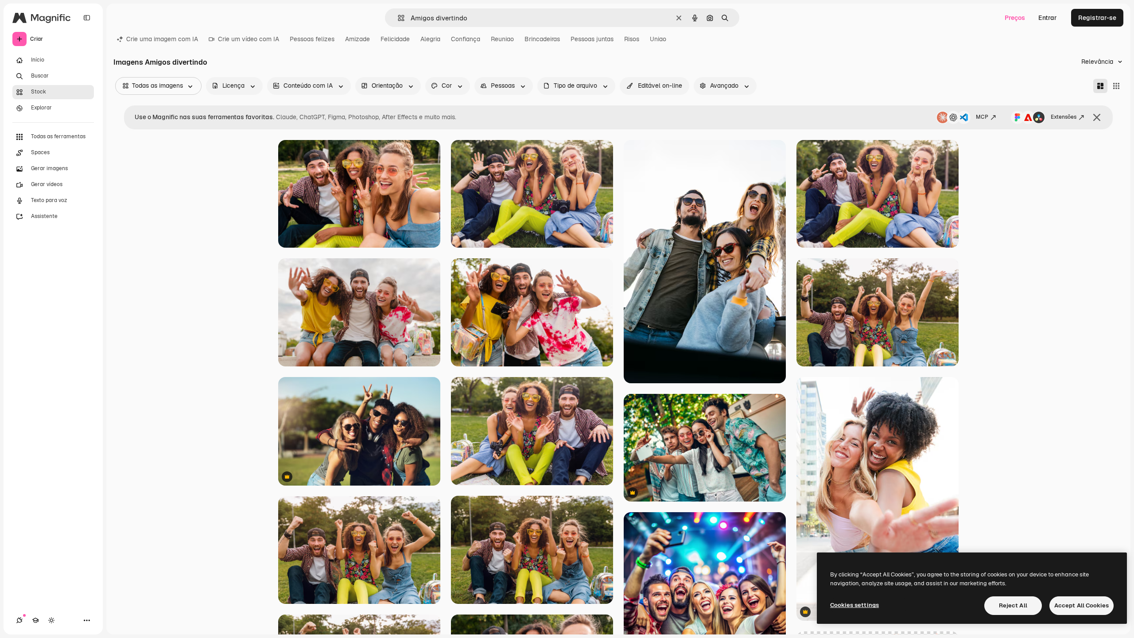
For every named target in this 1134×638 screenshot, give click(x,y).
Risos (631, 39)
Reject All (1013, 605)
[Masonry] (1100, 86)
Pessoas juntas (592, 39)
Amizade (357, 39)
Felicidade (395, 39)
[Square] (1116, 86)
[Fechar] (1096, 117)
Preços (1015, 18)
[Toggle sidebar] (87, 18)
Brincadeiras (542, 39)
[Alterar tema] (51, 620)
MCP (982, 117)
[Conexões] (19, 620)
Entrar (1047, 18)
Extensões (1063, 117)
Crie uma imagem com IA (162, 39)
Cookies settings (854, 605)
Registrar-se (1097, 18)
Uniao (658, 39)
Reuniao (502, 39)
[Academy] (35, 620)
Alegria (430, 39)
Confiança (465, 39)
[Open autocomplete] (397, 18)
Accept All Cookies (1081, 605)
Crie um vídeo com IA (248, 39)
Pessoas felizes (312, 39)
